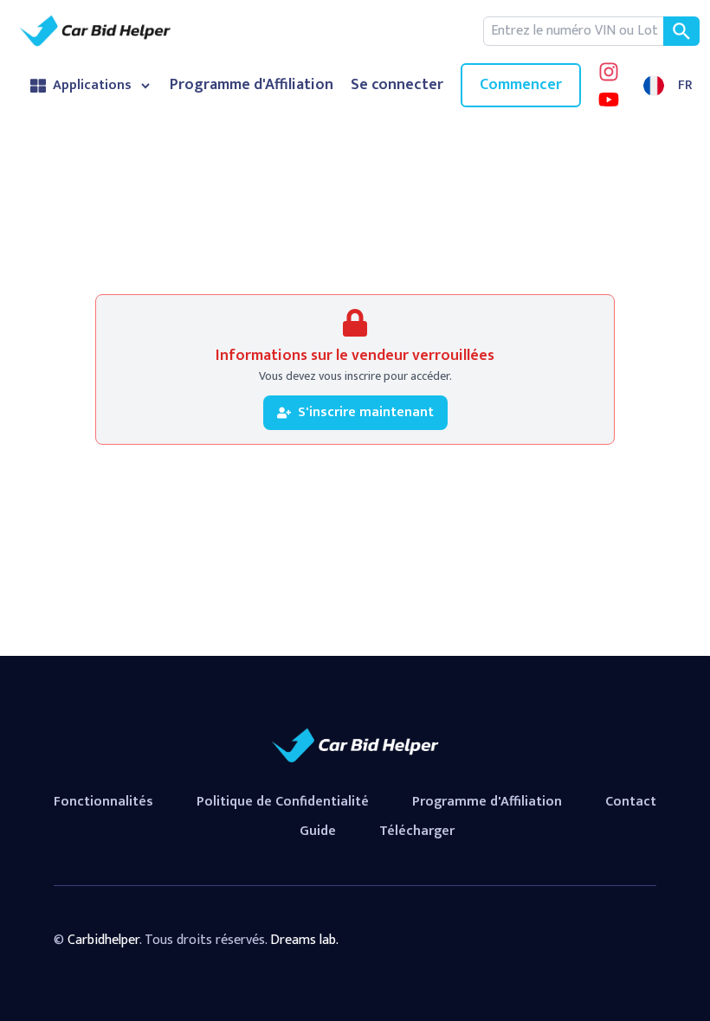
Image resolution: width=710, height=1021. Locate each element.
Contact (630, 801)
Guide (318, 831)
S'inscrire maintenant (366, 412)
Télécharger (417, 831)
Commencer (521, 85)
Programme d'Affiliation (251, 85)
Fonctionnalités (103, 801)
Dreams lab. (304, 940)
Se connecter (397, 85)
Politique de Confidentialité (283, 801)
